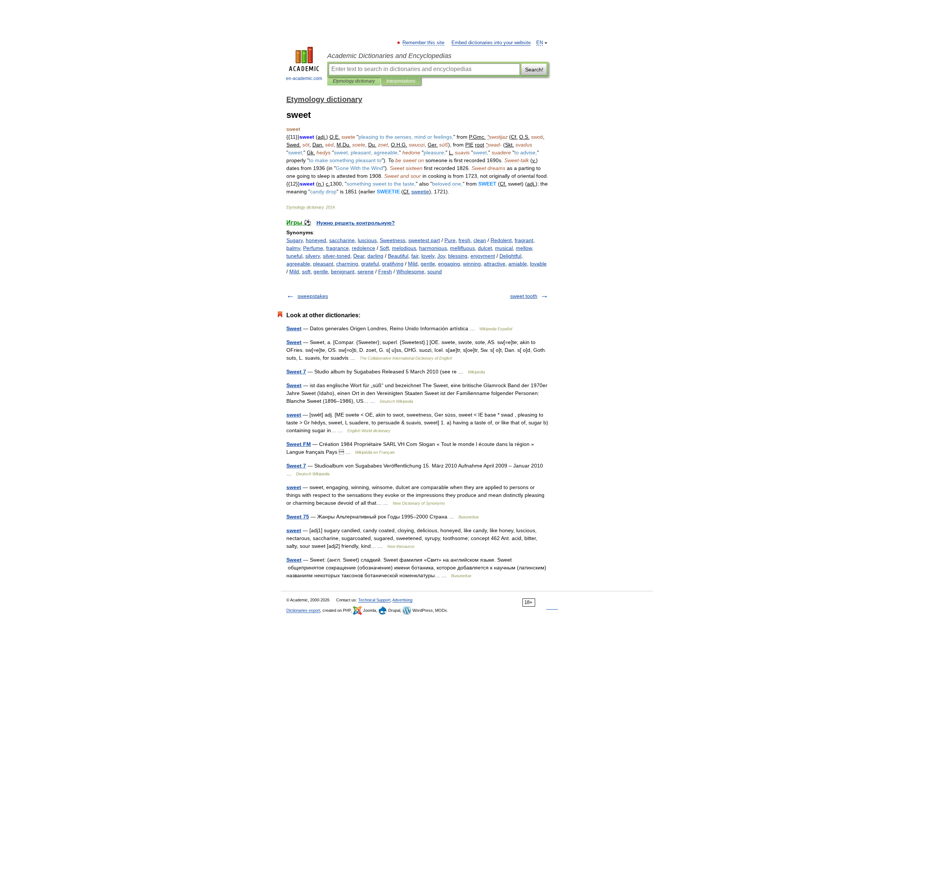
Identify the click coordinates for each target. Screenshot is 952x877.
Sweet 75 (297, 517)
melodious (404, 248)
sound (434, 271)
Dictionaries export (303, 610)
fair (414, 256)
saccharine (342, 240)
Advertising (402, 600)
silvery (312, 256)
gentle (428, 264)
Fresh (385, 271)
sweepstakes (313, 296)
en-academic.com (304, 78)
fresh (464, 240)
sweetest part (424, 240)
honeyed (316, 240)
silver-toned (336, 256)
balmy (293, 248)
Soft (384, 248)
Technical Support (374, 600)
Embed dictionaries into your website (491, 42)
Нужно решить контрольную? (355, 223)
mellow (524, 248)
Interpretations (400, 81)
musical (504, 248)
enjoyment (482, 256)
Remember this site (423, 42)
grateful (370, 264)
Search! (534, 70)
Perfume (313, 248)
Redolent (501, 240)
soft (306, 271)
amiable (517, 264)
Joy (441, 256)
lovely (427, 256)
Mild (413, 264)
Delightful (510, 256)
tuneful (294, 256)
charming (347, 264)
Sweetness (392, 240)
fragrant (524, 240)
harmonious (433, 248)
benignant (342, 271)
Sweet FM (298, 444)
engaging (449, 264)
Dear (358, 256)
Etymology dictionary (354, 81)
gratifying (392, 264)
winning (472, 264)
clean (479, 240)
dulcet (485, 248)
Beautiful (398, 256)
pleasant (323, 264)
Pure (450, 240)
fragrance (337, 248)
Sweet (294, 328)
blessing (457, 256)
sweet (293, 415)
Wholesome (410, 271)
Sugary (294, 240)
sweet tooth (523, 296)
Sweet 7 (296, 372)
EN (539, 42)
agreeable (298, 264)
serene (365, 271)
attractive (494, 264)
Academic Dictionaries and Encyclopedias (389, 56)
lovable (538, 264)
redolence (363, 248)
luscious (367, 240)
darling (375, 256)
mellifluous (462, 248)
